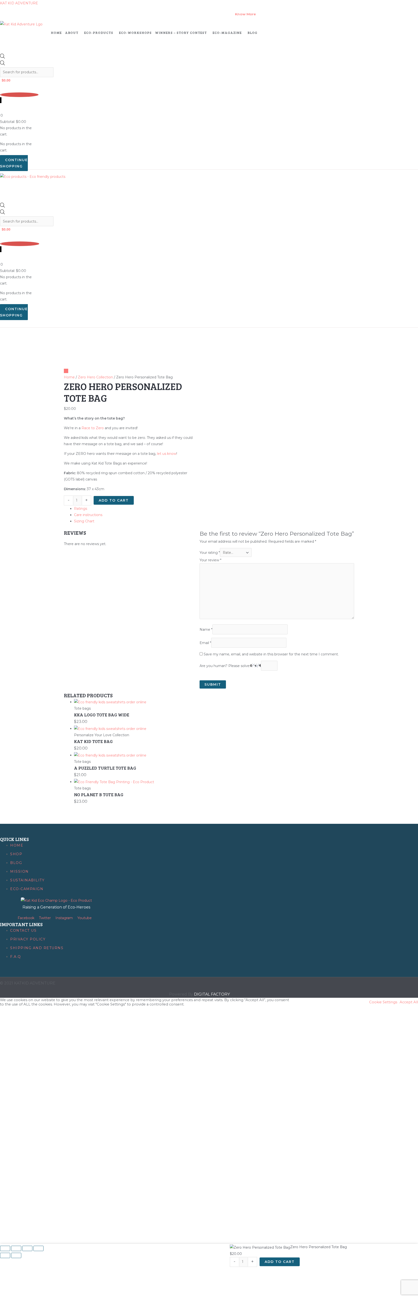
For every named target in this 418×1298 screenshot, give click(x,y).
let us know (166, 453)
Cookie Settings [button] (383, 1002)
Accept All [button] (409, 1002)
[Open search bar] (2, 57)
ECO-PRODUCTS (98, 32)
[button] (72, 32)
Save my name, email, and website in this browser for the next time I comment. (271, 654)
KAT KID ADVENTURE (19, 3)
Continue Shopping (14, 163)
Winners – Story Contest (181, 32)
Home (69, 377)
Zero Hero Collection (95, 377)
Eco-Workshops (135, 32)
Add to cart (114, 500)
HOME (56, 32)
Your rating (210, 552)
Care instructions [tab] (88, 515)
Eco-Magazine (227, 32)
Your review (210, 560)
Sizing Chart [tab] (84, 521)
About (71, 32)
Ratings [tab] (80, 508)
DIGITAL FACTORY (212, 994)
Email (205, 643)
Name (206, 629)
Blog (252, 32)
